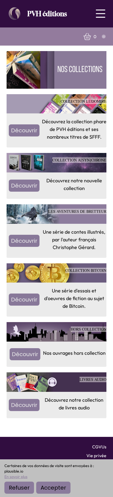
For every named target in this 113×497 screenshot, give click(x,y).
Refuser (19, 488)
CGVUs (99, 446)
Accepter (53, 488)
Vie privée (96, 455)
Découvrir (24, 130)
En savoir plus (15, 476)
